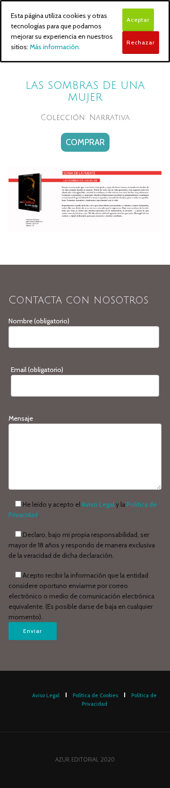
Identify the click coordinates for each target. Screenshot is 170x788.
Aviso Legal (98, 504)
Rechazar (141, 42)
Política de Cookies (95, 695)
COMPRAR (85, 142)
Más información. (55, 47)
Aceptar (138, 19)
